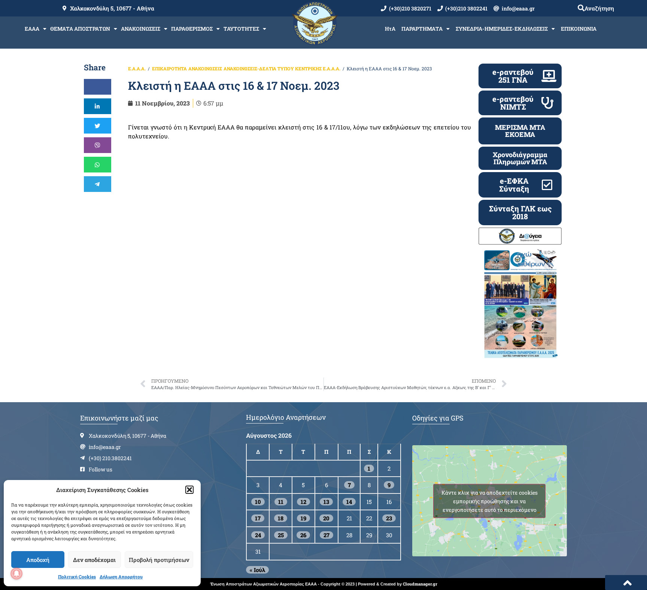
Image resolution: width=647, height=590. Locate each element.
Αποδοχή (37, 559)
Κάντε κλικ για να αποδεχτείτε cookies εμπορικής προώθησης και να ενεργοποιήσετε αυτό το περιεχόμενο (489, 501)
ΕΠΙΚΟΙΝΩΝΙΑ (578, 28)
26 (303, 535)
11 (280, 501)
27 (326, 535)
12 (303, 501)
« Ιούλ (257, 570)
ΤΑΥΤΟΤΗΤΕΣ (241, 28)
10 (258, 501)
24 (258, 535)
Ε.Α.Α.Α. (137, 68)
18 (280, 518)
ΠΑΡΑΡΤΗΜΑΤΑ (422, 28)
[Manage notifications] (16, 574)
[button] (189, 489)
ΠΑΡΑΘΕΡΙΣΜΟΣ (192, 28)
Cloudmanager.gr (420, 584)
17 (258, 518)
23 (389, 518)
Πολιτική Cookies (77, 577)
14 (349, 501)
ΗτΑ (390, 28)
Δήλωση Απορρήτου (121, 577)
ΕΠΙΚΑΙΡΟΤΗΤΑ (169, 68)
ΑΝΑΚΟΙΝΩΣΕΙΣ (140, 28)
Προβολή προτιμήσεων (159, 559)
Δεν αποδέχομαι (94, 559)
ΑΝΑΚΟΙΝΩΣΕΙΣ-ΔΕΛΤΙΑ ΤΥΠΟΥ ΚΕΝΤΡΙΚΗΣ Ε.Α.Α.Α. (282, 68)
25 (281, 535)
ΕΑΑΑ (32, 28)
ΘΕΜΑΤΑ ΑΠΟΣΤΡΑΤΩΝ (80, 28)
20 (326, 518)
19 (303, 518)
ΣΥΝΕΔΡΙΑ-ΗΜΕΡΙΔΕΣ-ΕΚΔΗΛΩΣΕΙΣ (502, 28)
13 (326, 501)
